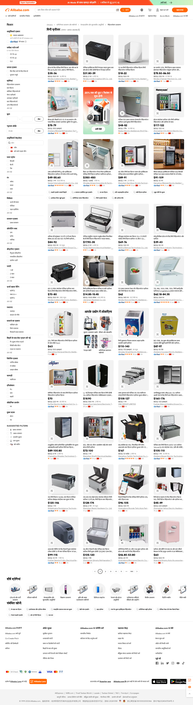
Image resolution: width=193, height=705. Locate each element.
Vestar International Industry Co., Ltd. (63, 183)
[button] (117, 10)
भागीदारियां (158, 653)
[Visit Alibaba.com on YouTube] (178, 663)
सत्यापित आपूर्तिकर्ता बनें (163, 648)
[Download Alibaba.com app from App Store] (159, 681)
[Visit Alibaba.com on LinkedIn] (162, 663)
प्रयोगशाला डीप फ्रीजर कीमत (37, 609)
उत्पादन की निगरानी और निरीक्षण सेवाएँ (55, 653)
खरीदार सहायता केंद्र (124, 633)
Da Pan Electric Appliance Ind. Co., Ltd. (63, 404)
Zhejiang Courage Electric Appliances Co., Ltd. (169, 352)
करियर (7, 648)
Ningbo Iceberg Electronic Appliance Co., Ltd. (63, 79)
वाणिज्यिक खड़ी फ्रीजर (145, 609)
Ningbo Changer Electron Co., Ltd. (167, 79)
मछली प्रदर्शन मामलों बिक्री (59, 192)
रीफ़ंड (120, 648)
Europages (134, 693)
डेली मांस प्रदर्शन (84, 609)
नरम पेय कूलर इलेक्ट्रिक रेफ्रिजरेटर (121, 609)
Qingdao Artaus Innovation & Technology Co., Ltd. (98, 183)
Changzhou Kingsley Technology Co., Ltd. (63, 456)
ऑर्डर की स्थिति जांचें (162, 643)
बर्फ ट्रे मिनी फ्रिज (35, 615)
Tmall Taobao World (84, 693)
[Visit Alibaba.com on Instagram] (172, 663)
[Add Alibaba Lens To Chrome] (38, 681)
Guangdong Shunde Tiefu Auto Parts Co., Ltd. (133, 508)
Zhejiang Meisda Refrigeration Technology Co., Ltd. (63, 131)
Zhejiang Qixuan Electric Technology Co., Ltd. (169, 456)
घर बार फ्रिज (103, 192)
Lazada (96, 693)
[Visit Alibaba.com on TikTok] (183, 663)
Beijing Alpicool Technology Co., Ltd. (133, 248)
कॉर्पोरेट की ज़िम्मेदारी (11, 643)
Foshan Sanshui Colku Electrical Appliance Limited (63, 560)
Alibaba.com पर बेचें (162, 633)
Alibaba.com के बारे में (13, 628)
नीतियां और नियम (48, 658)
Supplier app (105, 681)
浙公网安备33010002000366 (139, 701)
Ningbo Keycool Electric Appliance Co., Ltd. (133, 300)
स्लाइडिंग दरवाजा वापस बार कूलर (62, 609)
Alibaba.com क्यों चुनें (13, 633)
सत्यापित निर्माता (85, 633)
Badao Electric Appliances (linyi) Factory (133, 131)
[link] (189, 680)
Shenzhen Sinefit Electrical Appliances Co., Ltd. (98, 456)
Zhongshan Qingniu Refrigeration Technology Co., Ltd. (98, 560)
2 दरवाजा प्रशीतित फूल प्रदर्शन (83, 192)
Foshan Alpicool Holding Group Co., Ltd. (63, 248)
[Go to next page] (137, 571)
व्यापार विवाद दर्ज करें (124, 643)
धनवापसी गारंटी (48, 638)
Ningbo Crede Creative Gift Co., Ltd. (97, 79)
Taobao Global (107, 693)
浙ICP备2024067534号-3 (163, 701)
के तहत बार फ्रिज (16, 609)
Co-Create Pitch (12, 638)
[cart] (150, 10)
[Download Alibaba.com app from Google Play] (179, 681)
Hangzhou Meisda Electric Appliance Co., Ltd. (169, 183)
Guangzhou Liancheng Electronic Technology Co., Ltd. (98, 404)
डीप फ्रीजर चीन (119, 198)
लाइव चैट (121, 638)
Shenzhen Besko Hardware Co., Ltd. (97, 508)
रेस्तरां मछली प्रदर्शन (17, 615)
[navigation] (25, 298)
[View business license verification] (120, 701)
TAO (117, 693)
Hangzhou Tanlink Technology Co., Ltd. (133, 456)
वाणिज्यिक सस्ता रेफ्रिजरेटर (80, 198)
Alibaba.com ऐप (120, 681)
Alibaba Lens (15, 681)
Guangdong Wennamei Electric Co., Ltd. (133, 560)
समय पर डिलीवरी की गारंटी (51, 643)
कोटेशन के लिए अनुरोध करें (88, 638)
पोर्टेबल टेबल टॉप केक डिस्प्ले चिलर (169, 609)
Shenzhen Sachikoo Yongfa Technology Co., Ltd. (133, 183)
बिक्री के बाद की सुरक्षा (50, 648)
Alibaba (50, 25)
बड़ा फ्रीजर (100, 609)
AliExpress (59, 693)
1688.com (70, 693)
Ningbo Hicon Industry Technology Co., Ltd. (169, 248)
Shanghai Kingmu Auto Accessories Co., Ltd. (169, 560)
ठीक (39, 119)
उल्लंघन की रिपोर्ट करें (125, 658)
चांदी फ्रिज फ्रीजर (141, 192)
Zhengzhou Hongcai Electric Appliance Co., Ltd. (63, 352)
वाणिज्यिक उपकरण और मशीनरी (67, 25)
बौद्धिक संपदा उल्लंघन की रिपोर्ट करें (129, 653)
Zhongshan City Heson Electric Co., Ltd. (169, 131)
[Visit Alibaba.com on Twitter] (167, 663)
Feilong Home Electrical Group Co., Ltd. (169, 300)
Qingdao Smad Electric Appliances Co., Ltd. (133, 352)
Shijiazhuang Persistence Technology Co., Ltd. (63, 508)
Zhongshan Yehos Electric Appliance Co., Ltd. (169, 508)
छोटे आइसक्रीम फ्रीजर (121, 192)
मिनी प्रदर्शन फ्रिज (101, 198)
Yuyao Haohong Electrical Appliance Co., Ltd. (98, 248)
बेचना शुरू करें (159, 638)
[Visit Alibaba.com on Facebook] (157, 663)
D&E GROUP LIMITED (127, 404)
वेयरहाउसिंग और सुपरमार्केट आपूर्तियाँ (92, 25)
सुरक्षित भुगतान (47, 633)
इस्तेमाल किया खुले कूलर (58, 198)
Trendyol (124, 693)
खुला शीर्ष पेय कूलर (159, 192)
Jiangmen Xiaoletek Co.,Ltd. (94, 300)
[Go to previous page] (95, 571)
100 (131, 571)
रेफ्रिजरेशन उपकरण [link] (114, 25)
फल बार (51, 615)
